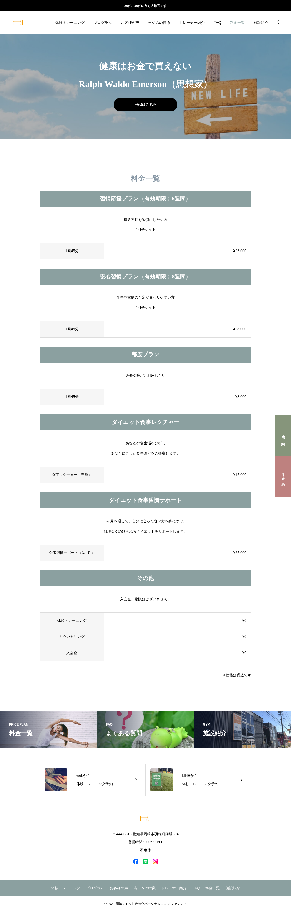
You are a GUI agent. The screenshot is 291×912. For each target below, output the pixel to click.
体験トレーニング (70, 23)
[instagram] (155, 861)
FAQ (217, 23)
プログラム (103, 23)
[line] (145, 861)
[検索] (279, 22)
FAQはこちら (146, 104)
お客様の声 (130, 23)
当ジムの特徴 (159, 23)
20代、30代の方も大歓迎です (145, 6)
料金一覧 (237, 23)
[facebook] (135, 861)
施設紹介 (261, 23)
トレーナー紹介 (192, 23)
